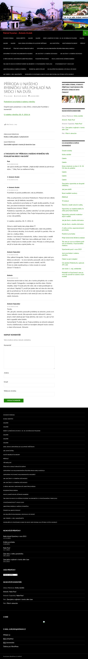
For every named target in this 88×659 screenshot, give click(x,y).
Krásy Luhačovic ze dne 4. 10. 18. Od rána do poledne (60, 38)
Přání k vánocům (71, 133)
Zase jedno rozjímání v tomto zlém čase (16, 559)
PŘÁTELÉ (82, 43)
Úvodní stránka (8, 38)
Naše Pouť (71, 120)
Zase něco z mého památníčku (13, 554)
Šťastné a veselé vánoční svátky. (24, 48)
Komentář (7, 345)
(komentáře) (8, 643)
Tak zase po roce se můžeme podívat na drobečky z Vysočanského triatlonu (27, 64)
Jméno (6, 373)
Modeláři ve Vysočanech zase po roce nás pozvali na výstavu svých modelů (49, 74)
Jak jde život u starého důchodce (46, 53)
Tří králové (7, 48)
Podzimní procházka (42, 58)
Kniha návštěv (20, 38)
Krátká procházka (9, 542)
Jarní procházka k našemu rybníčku (14, 69)
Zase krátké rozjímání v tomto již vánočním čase (19, 143)
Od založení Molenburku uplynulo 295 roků (61, 69)
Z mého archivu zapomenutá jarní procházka (18, 58)
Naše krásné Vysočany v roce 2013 (14, 536)
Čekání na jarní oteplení (37, 69)
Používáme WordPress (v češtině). (12, 656)
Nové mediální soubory (69, 43)
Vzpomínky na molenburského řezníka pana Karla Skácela (55, 48)
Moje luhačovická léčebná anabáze (63, 58)
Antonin (64, 120)
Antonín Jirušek (21, 96)
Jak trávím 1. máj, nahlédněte (12, 74)
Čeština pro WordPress (10, 646)
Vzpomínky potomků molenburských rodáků (18, 53)
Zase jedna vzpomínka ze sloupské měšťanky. (32, 43)
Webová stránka (10, 391)
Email (6, 382)
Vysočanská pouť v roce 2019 (64, 64)
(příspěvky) (8, 639)
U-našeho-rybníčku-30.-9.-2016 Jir (17, 114)
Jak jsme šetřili (54, 43)
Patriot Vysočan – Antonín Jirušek (17, 33)
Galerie (30, 38)
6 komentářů (34, 96)
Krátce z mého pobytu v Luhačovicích (16, 136)
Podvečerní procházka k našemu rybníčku (19, 102)
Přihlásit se (6, 635)
